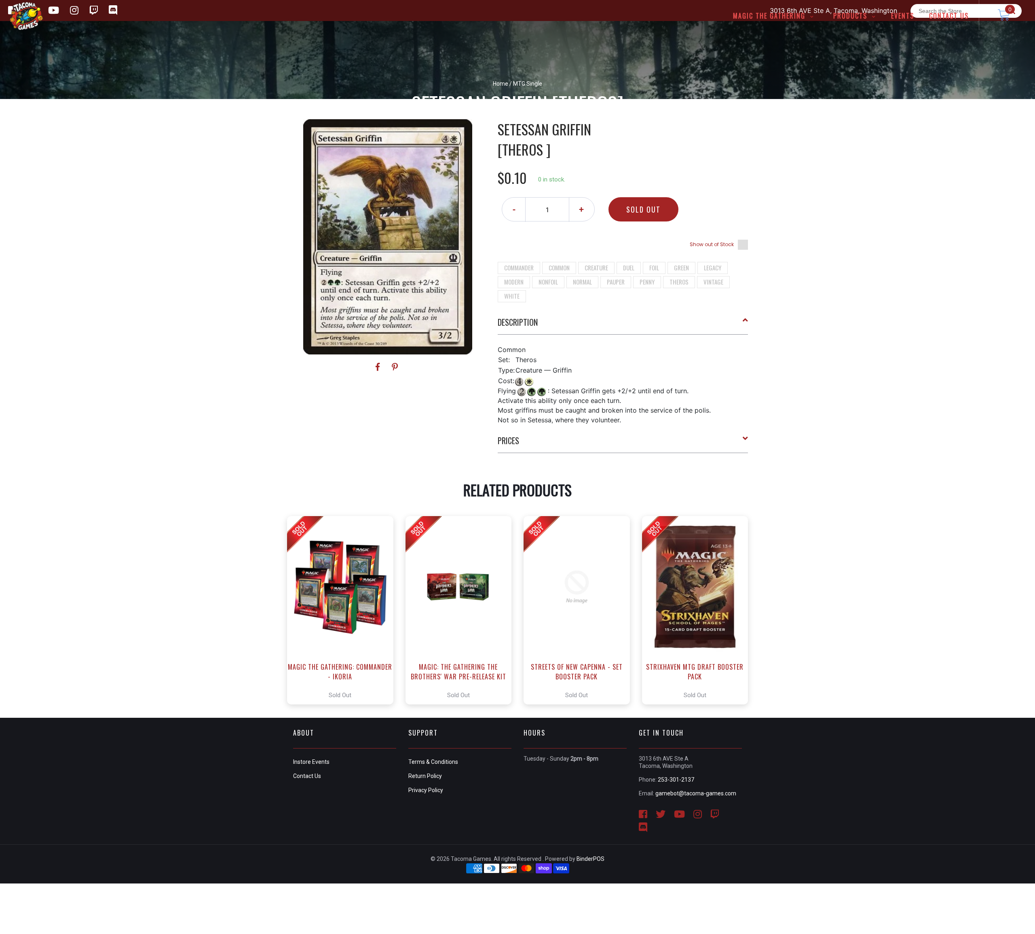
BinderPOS (590, 859)
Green (681, 267)
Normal (582, 281)
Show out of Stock (712, 244)
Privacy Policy (425, 790)
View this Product (344, 610)
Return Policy (425, 776)
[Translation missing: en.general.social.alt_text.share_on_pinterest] (395, 367)
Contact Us (307, 776)
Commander (519, 267)
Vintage (713, 281)
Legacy (712, 267)
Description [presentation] (518, 322)
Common (559, 267)
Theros (679, 281)
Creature (596, 267)
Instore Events (311, 762)
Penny (647, 281)
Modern (514, 281)
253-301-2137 (676, 779)
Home (500, 83)
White (512, 295)
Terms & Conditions (433, 762)
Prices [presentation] (508, 440)
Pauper (616, 281)
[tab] (623, 325)
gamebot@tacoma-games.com (695, 793)
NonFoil (548, 281)
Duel (628, 267)
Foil (654, 267)
